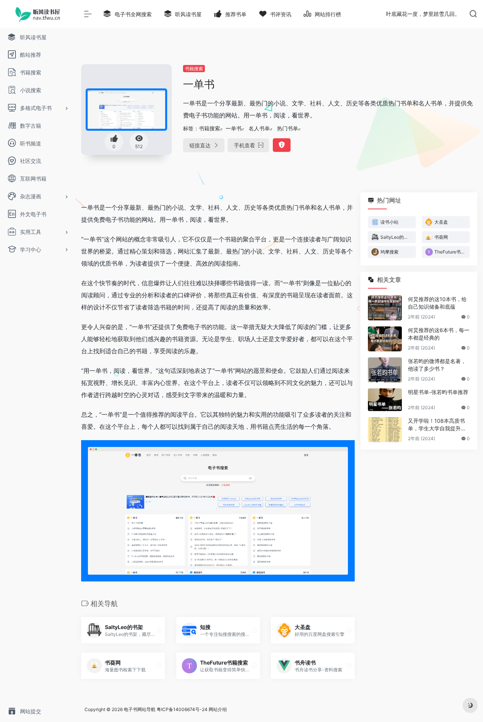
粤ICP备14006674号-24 (182, 709)
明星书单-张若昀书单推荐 (438, 392)
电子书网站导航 (139, 709)
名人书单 (259, 128)
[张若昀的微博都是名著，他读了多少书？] (385, 369)
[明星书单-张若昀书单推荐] (385, 399)
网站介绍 (218, 709)
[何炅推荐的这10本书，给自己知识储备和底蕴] (385, 307)
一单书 (234, 128)
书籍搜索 (194, 68)
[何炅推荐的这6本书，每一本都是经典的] (385, 338)
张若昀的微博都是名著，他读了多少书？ (437, 365)
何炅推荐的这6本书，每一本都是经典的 (438, 334)
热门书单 (287, 128)
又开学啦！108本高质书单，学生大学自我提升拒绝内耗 (437, 424)
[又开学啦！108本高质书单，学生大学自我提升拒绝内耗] (385, 429)
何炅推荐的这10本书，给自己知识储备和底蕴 (437, 303)
